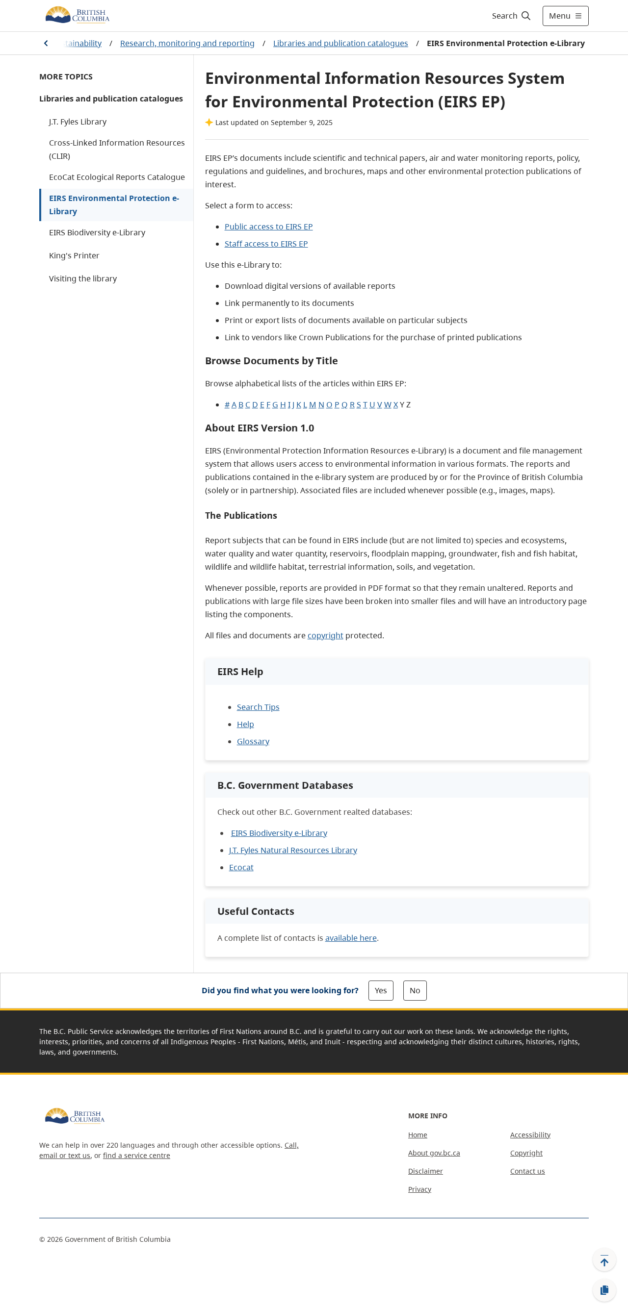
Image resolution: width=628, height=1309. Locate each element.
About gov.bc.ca (434, 1153)
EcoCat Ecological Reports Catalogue (117, 177)
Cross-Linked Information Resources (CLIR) (117, 149)
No (415, 990)
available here (351, 937)
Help (245, 724)
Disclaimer (425, 1171)
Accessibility (530, 1134)
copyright (325, 635)
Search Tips (258, 707)
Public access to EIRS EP (269, 226)
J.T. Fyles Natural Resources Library (293, 850)
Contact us (527, 1171)
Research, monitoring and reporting (187, 43)
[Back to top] (604, 1259)
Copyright (526, 1153)
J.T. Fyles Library (77, 121)
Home (417, 1134)
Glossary (253, 741)
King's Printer (74, 255)
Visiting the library (83, 278)
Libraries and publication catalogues (340, 43)
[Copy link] (604, 1290)
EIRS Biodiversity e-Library (97, 232)
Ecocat (241, 867)
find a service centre (136, 1155)
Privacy (419, 1189)
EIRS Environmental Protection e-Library (114, 205)
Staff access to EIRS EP (266, 243)
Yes (381, 990)
